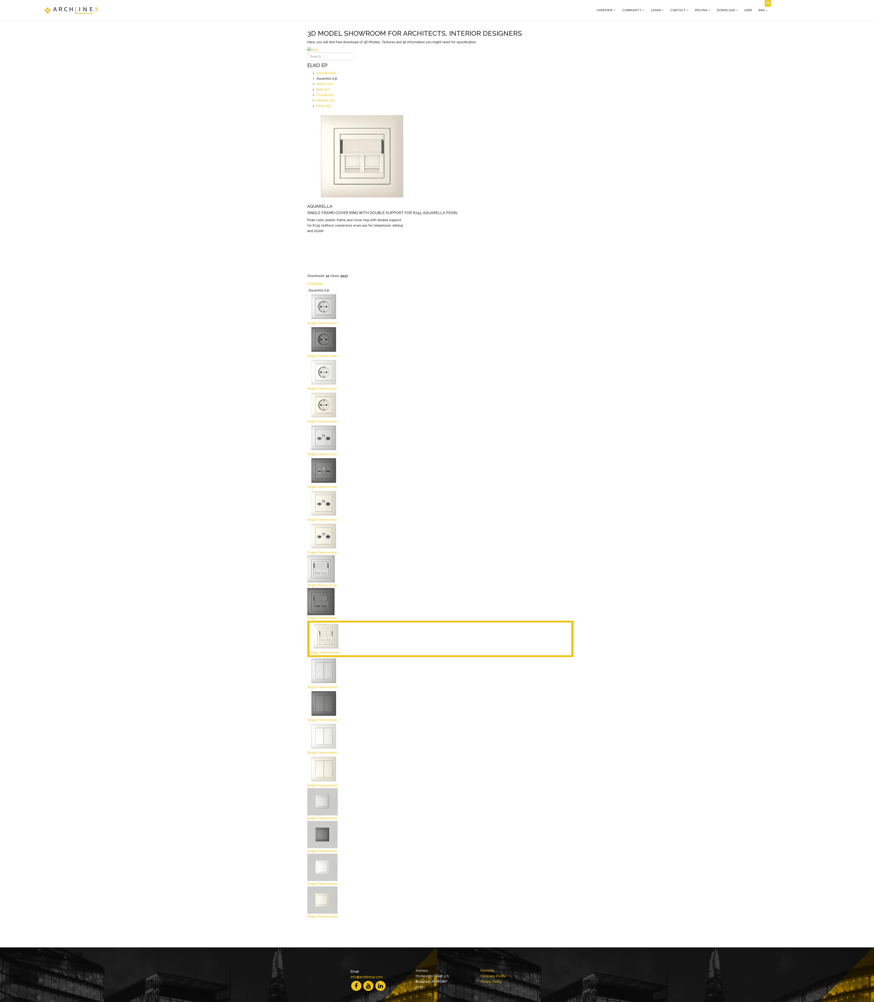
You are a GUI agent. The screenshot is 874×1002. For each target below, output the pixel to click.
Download (726, 10)
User (748, 10)
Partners (486, 970)
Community (632, 10)
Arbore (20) (324, 84)
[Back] (440, 50)
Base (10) (323, 89)
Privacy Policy (491, 981)
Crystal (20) (325, 95)
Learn (656, 10)
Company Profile (493, 976)
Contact (678, 10)
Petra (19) (323, 106)
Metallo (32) (325, 100)
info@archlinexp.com (367, 977)
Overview (605, 10)
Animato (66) (326, 73)
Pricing (701, 10)
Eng (762, 10)
